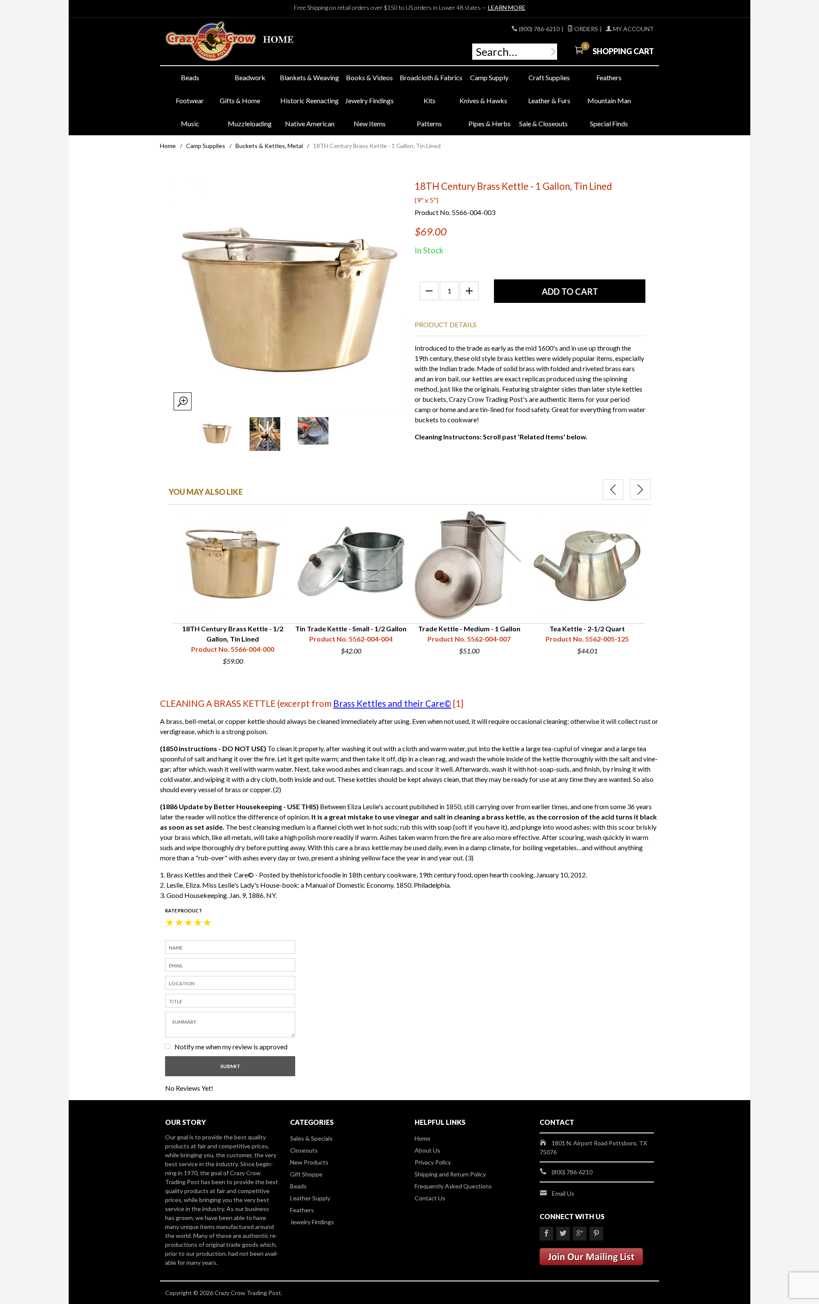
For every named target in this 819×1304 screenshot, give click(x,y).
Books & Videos (369, 77)
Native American (309, 123)
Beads (190, 77)
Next (640, 489)
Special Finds (609, 123)
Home (168, 145)
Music (190, 123)
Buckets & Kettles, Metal (269, 145)
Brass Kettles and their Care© (392, 703)
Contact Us (430, 1198)
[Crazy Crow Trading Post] (243, 41)
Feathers (609, 77)
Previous (613, 489)
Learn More (507, 7)
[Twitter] (563, 1233)
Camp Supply (489, 77)
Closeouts (304, 1150)
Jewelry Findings (369, 100)
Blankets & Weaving (309, 77)
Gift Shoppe (306, 1174)
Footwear (190, 100)
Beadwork (250, 77)
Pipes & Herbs (489, 123)
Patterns (429, 123)
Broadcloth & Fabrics (429, 77)
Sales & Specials (311, 1138)
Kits (430, 100)
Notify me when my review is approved (231, 1047)
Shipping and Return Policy (450, 1174)
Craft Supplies (549, 77)
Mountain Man (609, 100)
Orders (585, 28)
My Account (633, 28)
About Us (427, 1150)
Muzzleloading (250, 123)
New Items (370, 123)
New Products (309, 1162)
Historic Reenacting (309, 100)
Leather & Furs (549, 100)
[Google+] (580, 1233)
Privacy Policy (433, 1162)
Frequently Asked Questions (453, 1186)
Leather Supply (310, 1198)
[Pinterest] (596, 1233)
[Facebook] (546, 1233)
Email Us (563, 1193)
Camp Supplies (205, 145)
